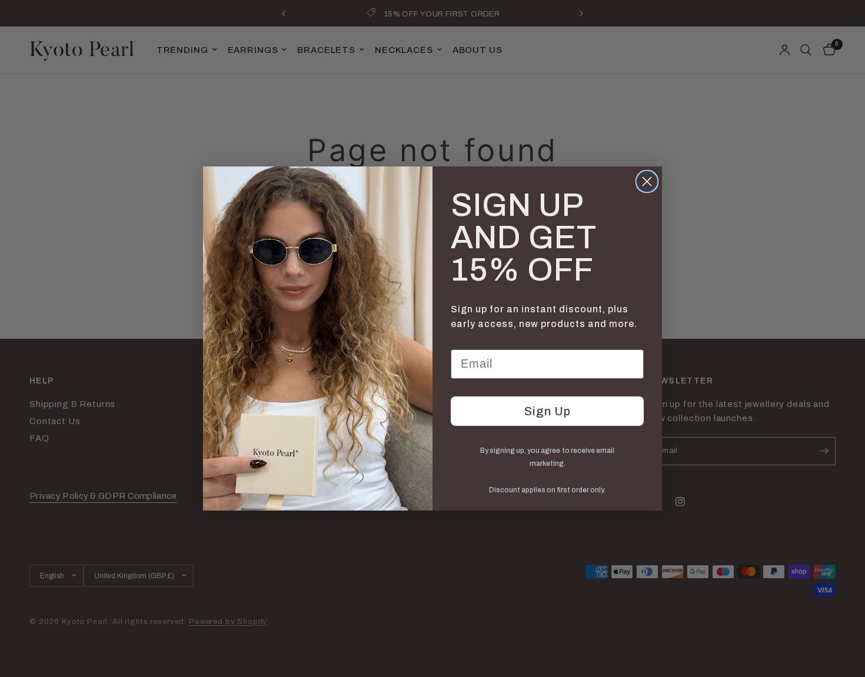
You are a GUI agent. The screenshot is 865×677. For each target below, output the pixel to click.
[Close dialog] (647, 181)
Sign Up (547, 411)
